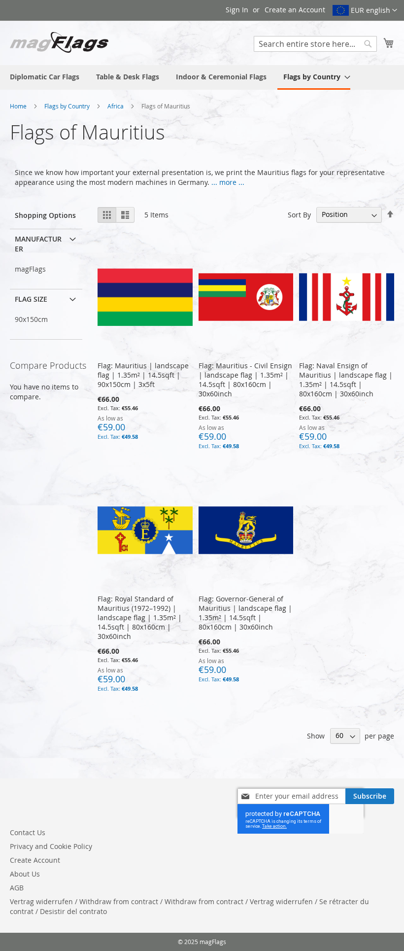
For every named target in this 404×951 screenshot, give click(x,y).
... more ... (227, 182)
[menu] (202, 77)
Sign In (237, 9)
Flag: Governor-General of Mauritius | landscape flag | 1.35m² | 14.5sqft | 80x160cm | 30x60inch (245, 613)
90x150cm (31, 319)
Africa (116, 106)
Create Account (35, 860)
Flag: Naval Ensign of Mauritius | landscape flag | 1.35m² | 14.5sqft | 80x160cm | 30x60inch (346, 379)
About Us (25, 874)
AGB (17, 887)
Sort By (299, 214)
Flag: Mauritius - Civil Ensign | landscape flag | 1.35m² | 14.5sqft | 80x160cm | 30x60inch (245, 379)
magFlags (30, 269)
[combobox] (315, 44)
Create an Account (295, 9)
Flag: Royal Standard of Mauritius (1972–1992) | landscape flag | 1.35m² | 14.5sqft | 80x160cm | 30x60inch (140, 617)
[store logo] (59, 42)
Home (19, 106)
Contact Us (27, 832)
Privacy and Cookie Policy (51, 846)
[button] (365, 10)
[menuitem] (44, 76)
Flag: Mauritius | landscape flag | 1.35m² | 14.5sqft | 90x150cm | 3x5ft (143, 375)
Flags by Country (67, 106)
